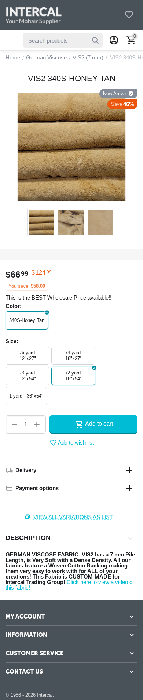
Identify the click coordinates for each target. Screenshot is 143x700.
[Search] (95, 40)
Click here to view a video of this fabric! (70, 585)
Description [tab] (28, 537)
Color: (14, 306)
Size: (12, 341)
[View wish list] (129, 15)
